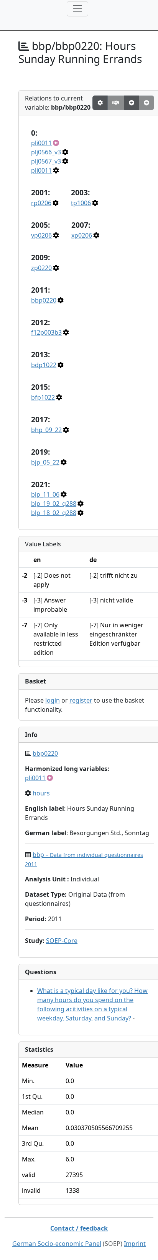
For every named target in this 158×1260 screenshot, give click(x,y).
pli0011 (41, 143)
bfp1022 (43, 397)
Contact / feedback (79, 1228)
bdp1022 (43, 365)
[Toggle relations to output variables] (131, 103)
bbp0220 (43, 300)
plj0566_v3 (46, 152)
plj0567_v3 (46, 161)
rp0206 (41, 203)
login (52, 700)
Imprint (135, 1243)
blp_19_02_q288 (53, 503)
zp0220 (41, 268)
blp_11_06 (45, 494)
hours (41, 793)
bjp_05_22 (45, 462)
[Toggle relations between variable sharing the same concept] (100, 103)
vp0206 (41, 235)
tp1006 (81, 203)
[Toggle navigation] (77, 8)
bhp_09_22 (46, 430)
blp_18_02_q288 (53, 513)
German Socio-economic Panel (56, 1243)
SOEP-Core (61, 940)
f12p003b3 (46, 332)
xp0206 (81, 235)
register (80, 700)
